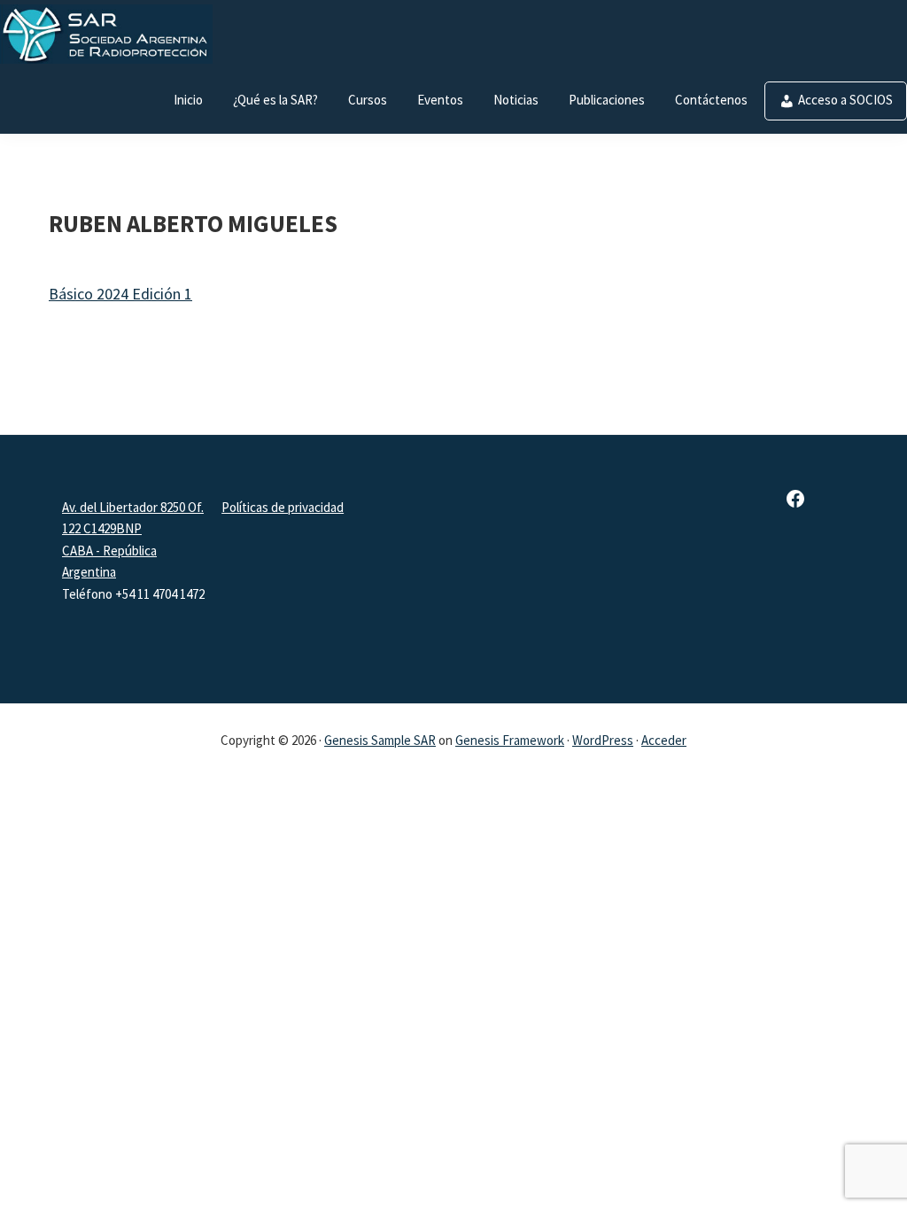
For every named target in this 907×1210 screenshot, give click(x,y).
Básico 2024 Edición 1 (120, 293)
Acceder (663, 740)
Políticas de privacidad (282, 507)
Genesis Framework (509, 740)
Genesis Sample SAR (380, 740)
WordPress (602, 740)
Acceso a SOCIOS (845, 99)
